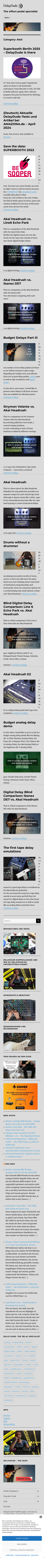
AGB (5, 1421)
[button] (41, 1517)
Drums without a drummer (16, 544)
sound (7, 1391)
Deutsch (6, 137)
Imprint (6, 1418)
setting (35, 1387)
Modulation (9, 1373)
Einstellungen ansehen (22, 1550)
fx (25, 1356)
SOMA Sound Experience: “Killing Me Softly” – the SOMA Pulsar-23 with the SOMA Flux (22, 1142)
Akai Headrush (14, 482)
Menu (7, 17)
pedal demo (29, 1378)
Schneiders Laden (29, 192)
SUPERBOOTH (13, 192)
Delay (19, 1347)
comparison (9, 1347)
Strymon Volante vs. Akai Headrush (18, 408)
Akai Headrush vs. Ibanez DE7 (17, 281)
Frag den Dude (9, 1496)
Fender (19, 1356)
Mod (6, 1369)
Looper (28, 1365)
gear (6, 1360)
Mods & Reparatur (11, 1491)
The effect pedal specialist (20, 11)
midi (35, 1365)
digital (34, 1347)
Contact (6, 1415)
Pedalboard (16, 1378)
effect (20, 1351)
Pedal (6, 1378)
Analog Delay (18, 1342)
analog (32, 376)
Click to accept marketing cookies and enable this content (22, 255)
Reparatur (8, 1387)
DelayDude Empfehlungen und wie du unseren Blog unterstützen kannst (20, 1513)
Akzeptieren (22, 1538)
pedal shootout (10, 1382)
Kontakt (6, 1507)
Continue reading (10, 104)
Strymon (16, 1391)
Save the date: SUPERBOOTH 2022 (18, 148)
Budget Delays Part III (20, 337)
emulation (8, 1356)
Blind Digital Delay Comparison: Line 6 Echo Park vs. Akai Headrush (18, 608)
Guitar (32, 1360)
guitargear (18, 1365)
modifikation (29, 1369)
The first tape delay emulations (18, 849)
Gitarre (25, 1360)
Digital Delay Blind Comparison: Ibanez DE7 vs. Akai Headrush (20, 795)
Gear (5, 1501)
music (19, 1373)
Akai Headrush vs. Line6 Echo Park (17, 220)
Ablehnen (22, 1544)
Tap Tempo (9, 1396)
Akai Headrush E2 (17, 674)
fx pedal (31, 1356)
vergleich (32, 1396)
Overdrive (28, 1373)
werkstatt (8, 1400)
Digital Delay (9, 1351)
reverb (18, 1387)
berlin (28, 1342)
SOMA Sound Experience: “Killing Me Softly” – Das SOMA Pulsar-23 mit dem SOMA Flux (22, 1287)
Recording (24, 1382)
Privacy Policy (9, 1424)
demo (26, 1347)
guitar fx (7, 1365)
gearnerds (15, 1360)
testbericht (21, 1396)
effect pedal (30, 1351)
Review (26, 1387)
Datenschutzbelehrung (22, 1555)
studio (25, 1391)
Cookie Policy (10, 1555)
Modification (16, 1369)
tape (32, 1391)
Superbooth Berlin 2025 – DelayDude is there (21, 50)
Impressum (34, 1555)
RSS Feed (10, 1164)
